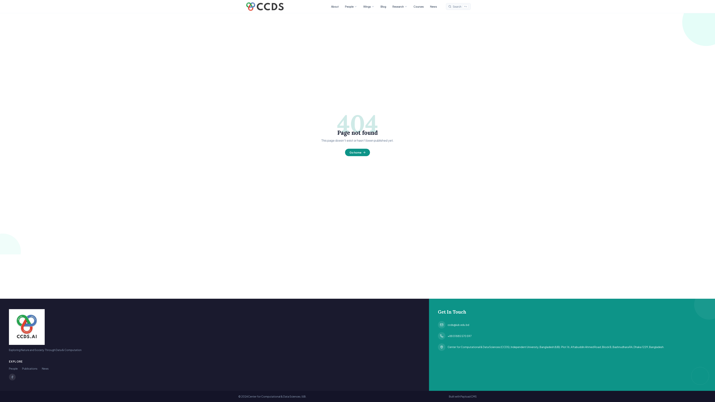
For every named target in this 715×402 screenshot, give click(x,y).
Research (398, 6)
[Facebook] (12, 377)
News (433, 6)
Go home (355, 152)
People (349, 6)
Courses (419, 6)
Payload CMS (468, 396)
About (335, 6)
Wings (367, 6)
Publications (29, 368)
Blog (383, 6)
